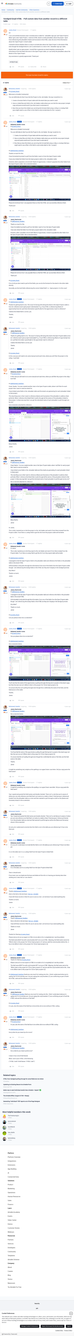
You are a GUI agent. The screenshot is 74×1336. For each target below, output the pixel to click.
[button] (2, 4)
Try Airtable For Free (14, 1287)
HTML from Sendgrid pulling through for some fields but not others (23, 1079)
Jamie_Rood (12, 30)
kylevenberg (11, 1138)
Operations (11, 1192)
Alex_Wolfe (11, 1132)
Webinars (11, 1232)
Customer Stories (14, 1228)
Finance (10, 1204)
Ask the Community (22, 10)
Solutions (11, 1181)
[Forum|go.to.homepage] (13, 4)
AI (8, 1173)
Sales (9, 1200)
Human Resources (14, 1196)
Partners (10, 1240)
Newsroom (11, 1283)
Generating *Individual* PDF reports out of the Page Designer (21, 1101)
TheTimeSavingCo (13, 1116)
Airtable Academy (14, 1212)
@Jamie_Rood (14, 91)
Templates (11, 1255)
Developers (11, 1248)
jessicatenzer (12, 1121)
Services (10, 1244)
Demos (10, 1224)
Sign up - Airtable (33, 894)
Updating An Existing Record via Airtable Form (17, 1084)
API (37, 1308)
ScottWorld (11, 1127)
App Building (12, 1169)
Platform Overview (14, 1157)
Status (10, 1279)
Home (3, 10)
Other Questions (34, 10)
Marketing (11, 1188)
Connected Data (13, 1177)
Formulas (6, 1081)
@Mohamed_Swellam (17, 151)
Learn (10, 1208)
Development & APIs (9, 1092)
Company (11, 1263)
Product (10, 1185)
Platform (11, 1153)
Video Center (12, 1220)
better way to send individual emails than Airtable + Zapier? (21, 1090)
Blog (9, 1275)
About (10, 1267)
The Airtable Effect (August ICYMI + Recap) (16, 1096)
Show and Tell (7, 1087)
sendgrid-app (14, 62)
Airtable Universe (13, 1259)
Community (10, 10)
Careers (10, 1271)
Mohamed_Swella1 (14, 89)
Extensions (11, 1165)
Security (37, 1303)
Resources (11, 1236)
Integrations (12, 1161)
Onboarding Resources (10, 1098)
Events (10, 1216)
